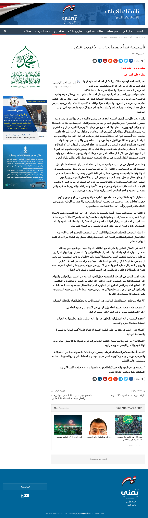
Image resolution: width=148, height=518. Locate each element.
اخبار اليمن (127, 31)
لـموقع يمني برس (81, 513)
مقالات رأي (59, 31)
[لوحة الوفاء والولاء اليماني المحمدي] (98, 425)
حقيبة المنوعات (42, 31)
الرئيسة (140, 31)
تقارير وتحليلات (75, 31)
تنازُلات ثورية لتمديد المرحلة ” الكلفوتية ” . (127, 395)
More (28, 31)
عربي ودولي (112, 31)
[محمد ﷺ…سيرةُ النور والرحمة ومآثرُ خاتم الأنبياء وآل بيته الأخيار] (128, 425)
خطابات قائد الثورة (94, 31)
